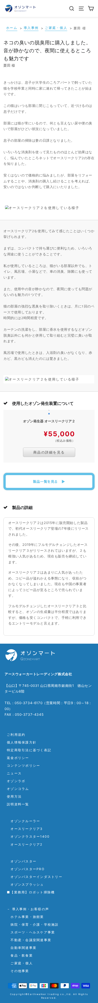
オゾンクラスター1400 (28, 836)
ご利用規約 (16, 734)
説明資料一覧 (18, 804)
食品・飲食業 (20, 955)
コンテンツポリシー (23, 765)
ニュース (14, 773)
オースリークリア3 (25, 829)
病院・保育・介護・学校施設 (33, 924)
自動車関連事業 (21, 948)
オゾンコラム (18, 789)
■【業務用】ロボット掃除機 (31, 892)
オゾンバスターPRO (26, 869)
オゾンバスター (21, 861)
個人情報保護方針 (21, 742)
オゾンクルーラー (23, 821)
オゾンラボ (16, 781)
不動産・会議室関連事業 (29, 940)
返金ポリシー (18, 758)
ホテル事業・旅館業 (25, 917)
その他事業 (18, 971)
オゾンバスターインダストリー (34, 877)
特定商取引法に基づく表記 (29, 750)
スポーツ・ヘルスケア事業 (31, 932)
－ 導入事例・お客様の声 (28, 909)
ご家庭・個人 (20, 963)
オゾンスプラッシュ (25, 884)
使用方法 (14, 796)
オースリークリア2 (25, 844)
